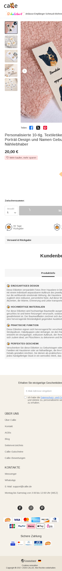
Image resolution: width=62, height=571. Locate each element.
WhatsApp (10, 480)
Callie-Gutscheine (14, 451)
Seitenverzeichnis (14, 445)
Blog (7, 439)
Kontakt (9, 426)
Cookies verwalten (30, 565)
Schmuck (50, 14)
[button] (24, 71)
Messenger (11, 473)
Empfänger (39, 14)
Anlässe (29, 14)
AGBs (8, 432)
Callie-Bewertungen (15, 458)
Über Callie (10, 420)
